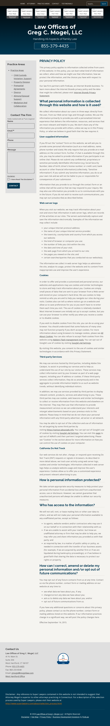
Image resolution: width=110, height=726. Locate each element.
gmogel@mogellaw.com (22, 673)
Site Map (34, 717)
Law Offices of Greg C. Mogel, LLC (55, 29)
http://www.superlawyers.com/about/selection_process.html (33, 703)
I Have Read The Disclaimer (22, 179)
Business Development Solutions (66, 717)
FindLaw (85, 717)
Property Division (22, 82)
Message (11, 150)
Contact (55, 4)
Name (10, 121)
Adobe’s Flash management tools (68, 339)
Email (10, 131)
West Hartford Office (15, 676)
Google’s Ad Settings (81, 343)
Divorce (17, 92)
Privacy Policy (45, 717)
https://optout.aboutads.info (60, 429)
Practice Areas (43, 4)
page (98, 433)
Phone (10, 140)
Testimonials (67, 4)
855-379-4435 (55, 46)
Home (22, 4)
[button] (108, 719)
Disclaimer (11, 176)
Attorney (31, 4)
